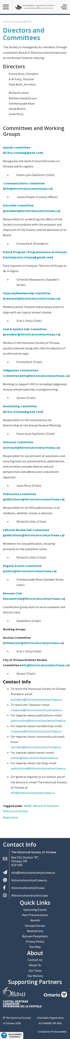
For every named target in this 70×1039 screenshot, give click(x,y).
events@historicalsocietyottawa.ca (29, 571)
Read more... (11, 817)
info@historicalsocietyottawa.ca (28, 188)
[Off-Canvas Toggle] (64, 7)
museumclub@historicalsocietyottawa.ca (34, 598)
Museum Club (12, 593)
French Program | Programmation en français (35, 252)
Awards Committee (16, 147)
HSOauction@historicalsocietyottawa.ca (33, 643)
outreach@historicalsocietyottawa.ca (31, 447)
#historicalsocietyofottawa (29, 895)
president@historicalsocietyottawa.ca (31, 211)
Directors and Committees (23, 34)
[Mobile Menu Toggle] (6, 7)
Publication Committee (19, 494)
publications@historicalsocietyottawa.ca (33, 499)
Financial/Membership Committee (27, 293)
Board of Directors (46, 806)
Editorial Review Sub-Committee (26, 530)
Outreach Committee (18, 442)
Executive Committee (18, 205)
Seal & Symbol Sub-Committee (25, 329)
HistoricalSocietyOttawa (27, 888)
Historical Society (16, 811)
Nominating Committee (20, 406)
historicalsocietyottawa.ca (29, 880)
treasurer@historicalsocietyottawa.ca (31, 298)
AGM (28, 806)
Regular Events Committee (22, 566)
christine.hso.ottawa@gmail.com (28, 257)
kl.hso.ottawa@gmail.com (23, 153)
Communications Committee (24, 183)
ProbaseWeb (58, 1031)
